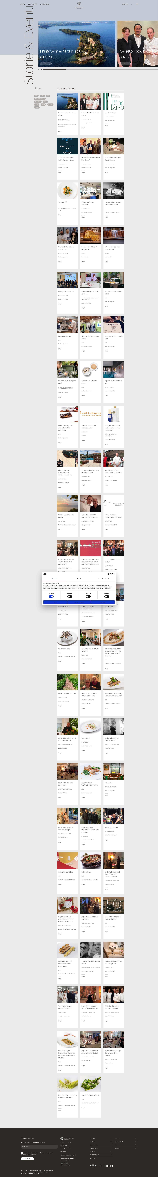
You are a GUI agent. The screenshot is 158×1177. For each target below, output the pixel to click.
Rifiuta (55, 602)
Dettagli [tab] (79, 578)
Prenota (125, 4)
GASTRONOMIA (44, 4)
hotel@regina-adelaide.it (65, 1148)
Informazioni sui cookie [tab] (103, 578)
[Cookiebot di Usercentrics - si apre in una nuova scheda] (107, 574)
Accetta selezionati (79, 602)
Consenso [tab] (54, 578)
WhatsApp (64, 1146)
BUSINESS (117, 1138)
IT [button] (131, 4)
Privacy (33, 1154)
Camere (92, 1141)
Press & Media (119, 1141)
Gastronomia (94, 1148)
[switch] (69, 596)
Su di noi (92, 1158)
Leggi (45, 63)
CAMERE (22, 4)
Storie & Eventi (94, 1154)
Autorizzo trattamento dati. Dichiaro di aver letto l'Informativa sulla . (36, 1153)
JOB (116, 1145)
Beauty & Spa (94, 1145)
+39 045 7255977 (64, 1145)
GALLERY (117, 1148)
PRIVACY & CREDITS (27, 1174)
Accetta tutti (103, 602)
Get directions (63, 1151)
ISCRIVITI (27, 1158)
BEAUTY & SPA (32, 4)
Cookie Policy (37, 1174)
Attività (92, 1151)
